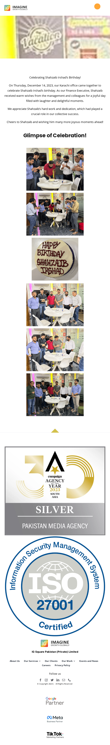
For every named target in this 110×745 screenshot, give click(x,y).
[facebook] (40, 680)
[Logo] (16, 6)
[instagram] (46, 680)
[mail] (63, 680)
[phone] (69, 680)
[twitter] (52, 680)
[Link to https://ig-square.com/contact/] (97, 6)
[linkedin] (57, 680)
